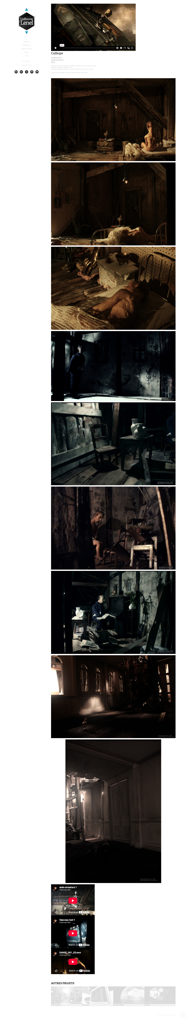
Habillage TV (26, 45)
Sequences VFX (26, 49)
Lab (26, 56)
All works (26, 42)
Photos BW (26, 61)
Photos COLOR (26, 65)
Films (26, 52)
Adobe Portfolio (171, 1015)
